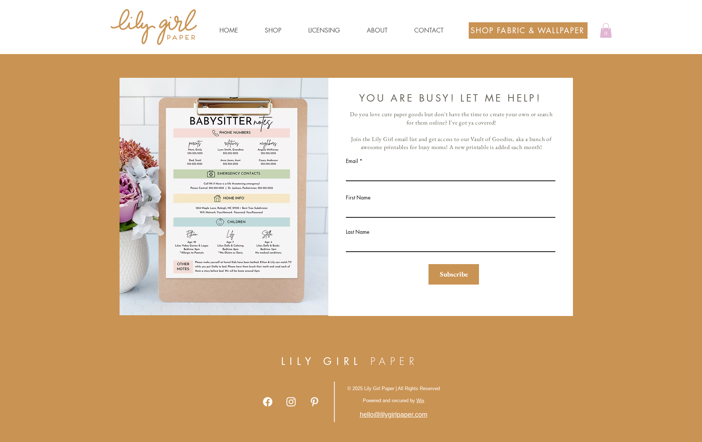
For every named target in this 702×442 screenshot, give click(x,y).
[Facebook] (267, 402)
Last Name (357, 232)
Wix (420, 400)
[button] (283, 30)
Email (352, 161)
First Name (358, 197)
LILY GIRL (350, 361)
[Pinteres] (314, 402)
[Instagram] (291, 402)
